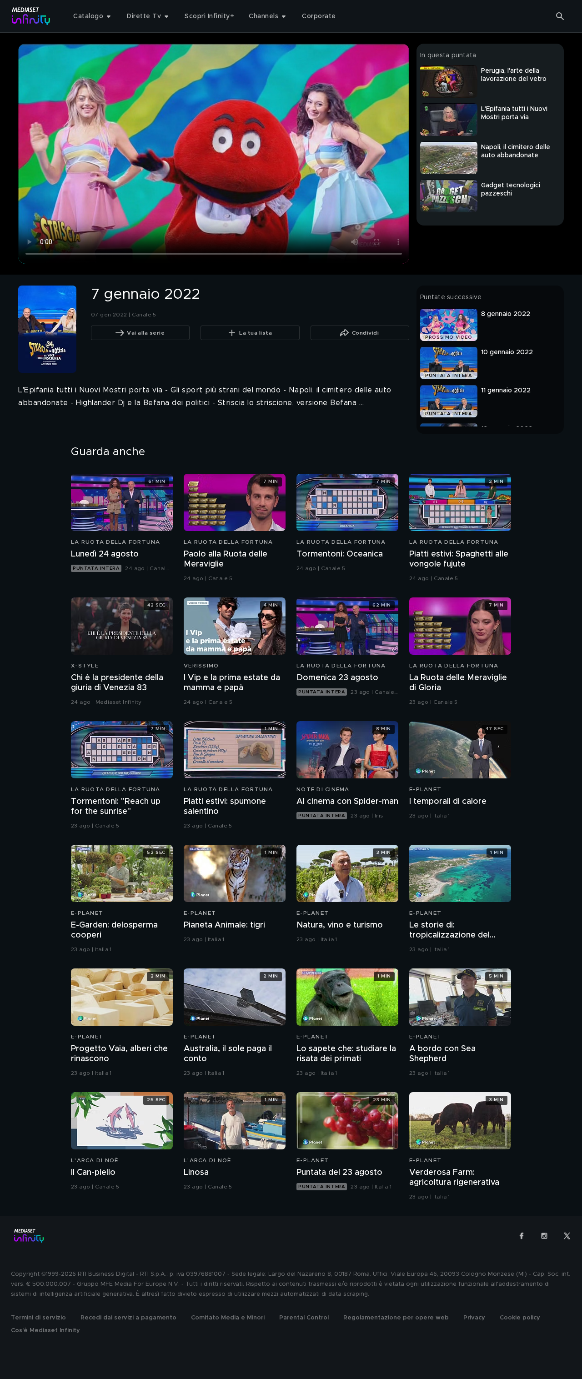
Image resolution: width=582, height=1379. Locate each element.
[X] (567, 1236)
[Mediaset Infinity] (31, 16)
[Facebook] (521, 1236)
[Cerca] (560, 16)
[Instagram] (544, 1236)
